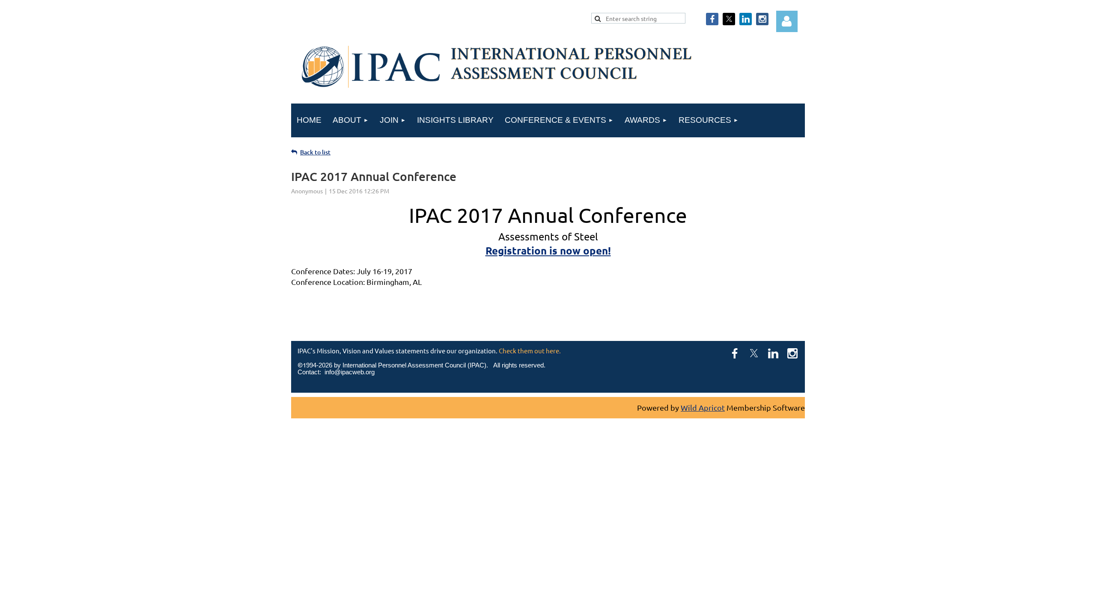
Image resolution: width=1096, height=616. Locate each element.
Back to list (315, 152)
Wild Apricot (703, 407)
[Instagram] (762, 19)
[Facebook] (712, 19)
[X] (729, 19)
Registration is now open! (548, 250)
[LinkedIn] (745, 19)
